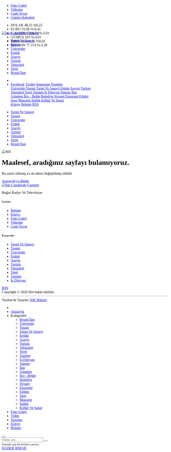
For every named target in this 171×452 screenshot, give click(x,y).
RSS (35, 104)
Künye (15, 104)
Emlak (15, 53)
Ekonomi (71, 96)
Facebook (17, 84)
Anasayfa (17, 311)
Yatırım (65, 92)
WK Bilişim (38, 300)
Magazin (24, 100)
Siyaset (58, 96)
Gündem (17, 96)
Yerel (14, 69)
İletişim (26, 104)
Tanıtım (38, 92)
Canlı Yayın (19, 13)
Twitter (30, 84)
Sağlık (35, 100)
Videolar (17, 9)
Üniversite (18, 49)
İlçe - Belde (31, 96)
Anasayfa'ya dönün (15, 181)
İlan (74, 92)
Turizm (16, 61)
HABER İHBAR (14, 448)
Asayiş (15, 57)
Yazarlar (16, 420)
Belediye (46, 96)
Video (15, 416)
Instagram (43, 84)
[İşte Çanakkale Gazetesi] (20, 33)
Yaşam (15, 45)
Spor (14, 100)
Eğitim (83, 96)
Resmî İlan (18, 73)
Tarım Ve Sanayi (22, 41)
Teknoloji (17, 65)
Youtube (57, 84)
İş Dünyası (52, 92)
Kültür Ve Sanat (52, 100)
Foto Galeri (19, 5)
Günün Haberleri (23, 17)
